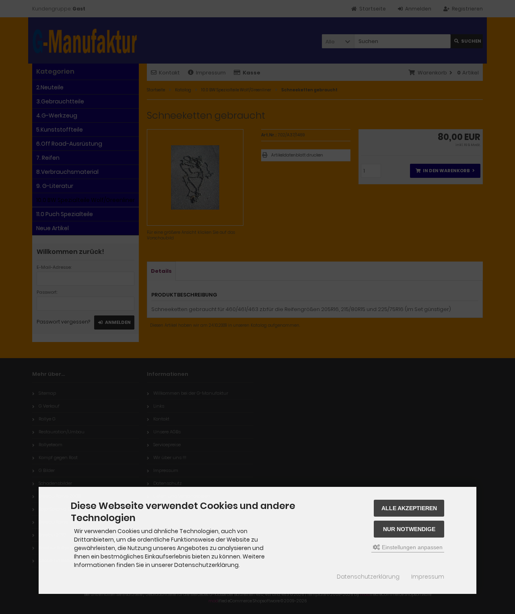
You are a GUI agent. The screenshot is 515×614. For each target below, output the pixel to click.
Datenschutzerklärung (368, 577)
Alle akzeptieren (409, 508)
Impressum (427, 577)
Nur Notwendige (409, 529)
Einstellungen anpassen (411, 547)
